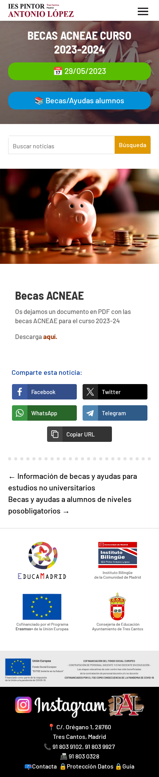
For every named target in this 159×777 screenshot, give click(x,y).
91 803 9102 (67, 746)
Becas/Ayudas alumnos (85, 100)
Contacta (44, 766)
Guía (128, 766)
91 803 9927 (100, 746)
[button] (79, 434)
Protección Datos (90, 766)
